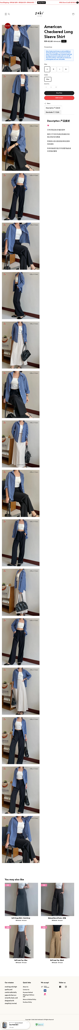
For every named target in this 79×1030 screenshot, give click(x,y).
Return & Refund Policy (29, 999)
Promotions (48, 47)
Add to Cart (59, 98)
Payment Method (28, 992)
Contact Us (26, 989)
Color (46, 75)
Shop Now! (29, 2)
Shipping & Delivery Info (28, 995)
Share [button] (48, 103)
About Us (25, 987)
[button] (6, 14)
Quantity (46, 84)
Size (45, 64)
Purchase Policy (27, 1002)
